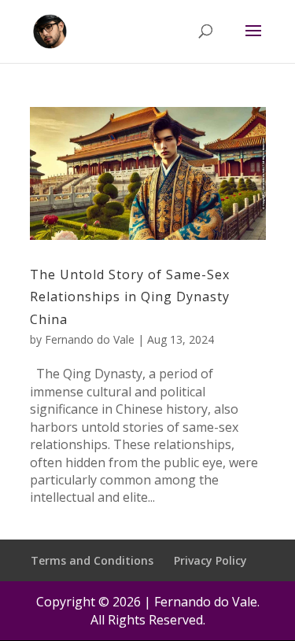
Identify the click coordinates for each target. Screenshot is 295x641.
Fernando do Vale (90, 339)
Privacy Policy (210, 560)
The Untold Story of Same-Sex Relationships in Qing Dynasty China (130, 297)
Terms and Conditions (92, 560)
